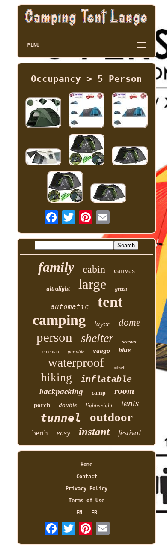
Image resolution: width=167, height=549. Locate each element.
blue (125, 350)
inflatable (106, 379)
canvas (124, 270)
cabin (94, 269)
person (54, 337)
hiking (56, 377)
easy (63, 433)
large (92, 284)
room (124, 391)
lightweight (99, 405)
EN (79, 513)
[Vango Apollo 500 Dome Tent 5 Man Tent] (108, 193)
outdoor (111, 417)
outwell (119, 367)
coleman (50, 351)
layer (102, 324)
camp (99, 393)
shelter (97, 338)
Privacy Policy (86, 489)
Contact (86, 477)
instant (94, 431)
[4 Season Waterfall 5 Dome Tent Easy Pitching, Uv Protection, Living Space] (86, 111)
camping (59, 320)
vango (101, 351)
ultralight (58, 288)
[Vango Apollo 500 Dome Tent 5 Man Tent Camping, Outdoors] (86, 150)
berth (40, 433)
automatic (70, 307)
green (121, 289)
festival (129, 432)
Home (86, 465)
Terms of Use (86, 501)
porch (42, 405)
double (68, 405)
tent (110, 302)
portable (76, 351)
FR (94, 513)
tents (130, 403)
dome (129, 322)
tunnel (60, 417)
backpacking (61, 391)
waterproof (76, 362)
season (129, 342)
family (56, 267)
